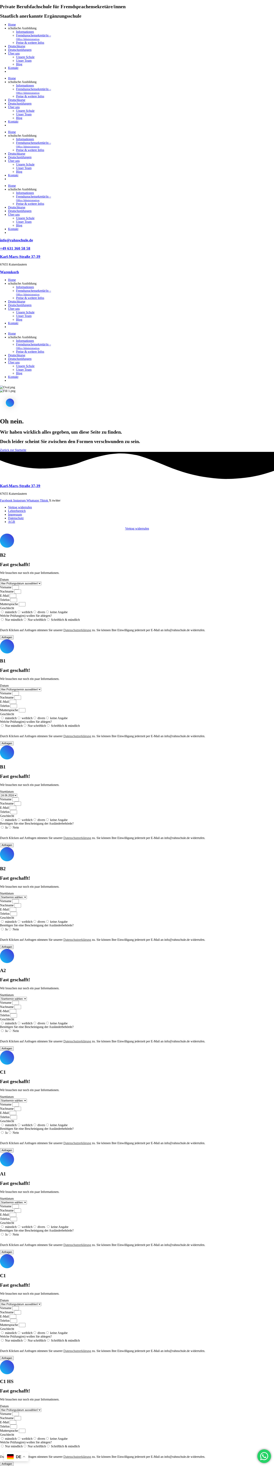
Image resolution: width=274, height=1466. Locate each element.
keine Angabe (59, 612)
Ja (6, 827)
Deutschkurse (16, 46)
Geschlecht (7, 608)
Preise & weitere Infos (30, 42)
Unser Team (23, 60)
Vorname (6, 587)
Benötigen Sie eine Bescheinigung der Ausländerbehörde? (37, 823)
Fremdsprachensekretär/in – (33, 37)
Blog (19, 64)
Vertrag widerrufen (137, 528)
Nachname (7, 591)
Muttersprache (9, 604)
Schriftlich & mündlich (65, 619)
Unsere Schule (25, 57)
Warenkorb (9, 272)
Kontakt (13, 68)
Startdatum (7, 791)
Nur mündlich (14, 619)
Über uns (14, 53)
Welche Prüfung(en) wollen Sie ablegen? (26, 615)
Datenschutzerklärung (77, 630)
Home (12, 24)
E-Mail (5, 595)
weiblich (27, 612)
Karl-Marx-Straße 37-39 (20, 256)
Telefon (5, 600)
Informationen (25, 31)
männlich (11, 612)
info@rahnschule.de (16, 240)
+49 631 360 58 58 (15, 248)
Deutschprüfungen (19, 49)
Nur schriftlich (37, 619)
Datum (4, 579)
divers (41, 612)
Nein (16, 827)
